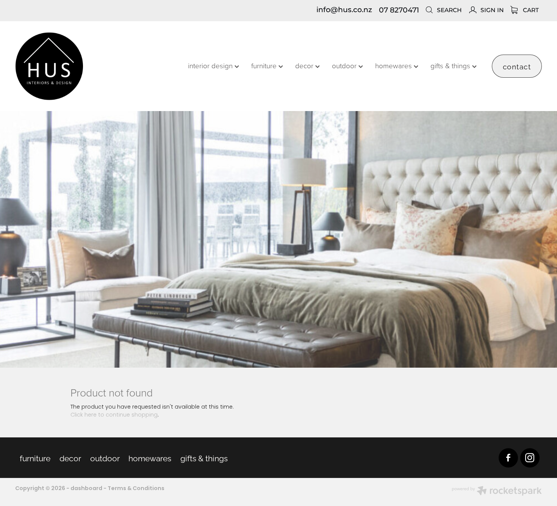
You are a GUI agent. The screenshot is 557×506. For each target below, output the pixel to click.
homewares (394, 65)
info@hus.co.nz (344, 10)
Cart (530, 10)
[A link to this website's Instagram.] (530, 457)
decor (305, 65)
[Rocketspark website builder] (497, 492)
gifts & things (451, 65)
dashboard (86, 488)
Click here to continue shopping (114, 415)
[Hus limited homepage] (67, 66)
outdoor (345, 65)
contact (517, 66)
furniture (264, 65)
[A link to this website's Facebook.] (508, 457)
